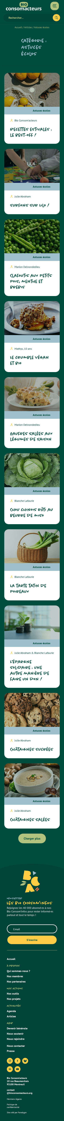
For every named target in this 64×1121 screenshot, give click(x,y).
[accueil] (23, 6)
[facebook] (17, 1061)
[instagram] (10, 1061)
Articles (28, 27)
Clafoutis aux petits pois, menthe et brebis (31, 281)
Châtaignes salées (30, 819)
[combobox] (29, 18)
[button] (32, 838)
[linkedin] (10, 1069)
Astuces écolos (41, 110)
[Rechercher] (56, 18)
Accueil (18, 27)
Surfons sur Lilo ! (29, 205)
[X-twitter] (25, 1061)
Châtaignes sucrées (31, 749)
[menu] (54, 6)
